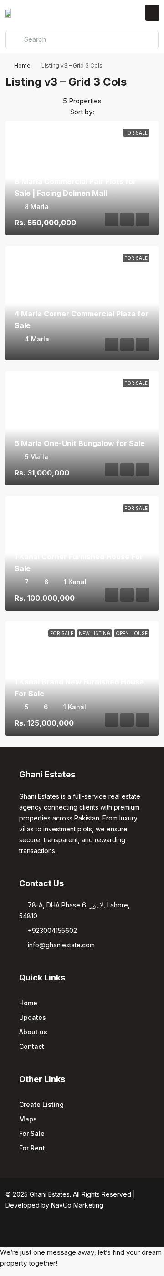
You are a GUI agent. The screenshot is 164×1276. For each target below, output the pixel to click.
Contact (31, 1046)
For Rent (32, 1148)
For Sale (136, 133)
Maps (28, 1119)
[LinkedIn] (82, 1230)
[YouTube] (98, 1230)
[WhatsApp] (114, 1230)
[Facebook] (50, 1230)
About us (33, 1032)
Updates (32, 1017)
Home (22, 65)
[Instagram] (66, 1230)
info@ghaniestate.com (61, 945)
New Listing (94, 633)
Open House (132, 633)
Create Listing (41, 1104)
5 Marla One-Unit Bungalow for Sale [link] (80, 443)
